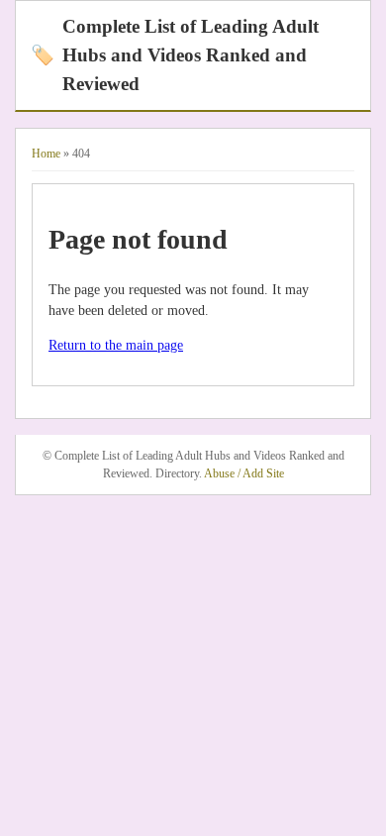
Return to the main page (115, 345)
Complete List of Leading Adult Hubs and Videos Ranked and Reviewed (175, 55)
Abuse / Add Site (244, 473)
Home (46, 153)
